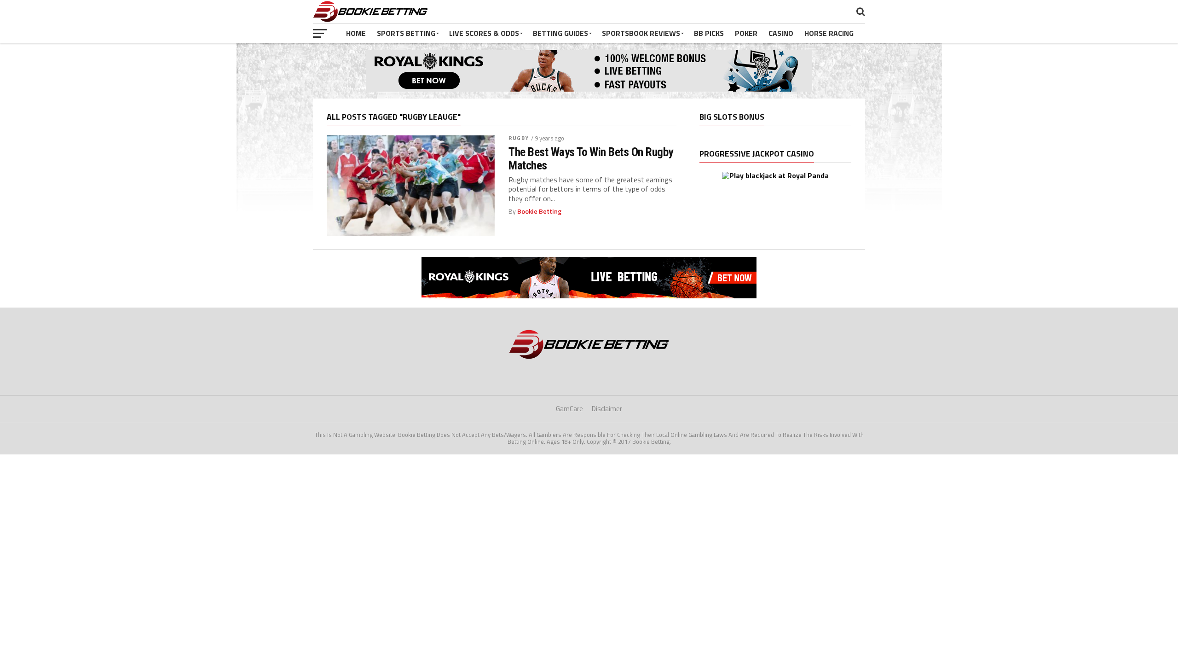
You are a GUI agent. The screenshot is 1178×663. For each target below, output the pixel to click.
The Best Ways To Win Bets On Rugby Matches (590, 158)
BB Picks (709, 33)
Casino (780, 33)
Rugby (518, 138)
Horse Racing (829, 33)
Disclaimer (607, 408)
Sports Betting (406, 33)
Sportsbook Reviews (641, 33)
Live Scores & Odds (484, 33)
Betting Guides (560, 33)
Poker (746, 33)
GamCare (569, 408)
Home (356, 33)
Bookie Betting (539, 211)
